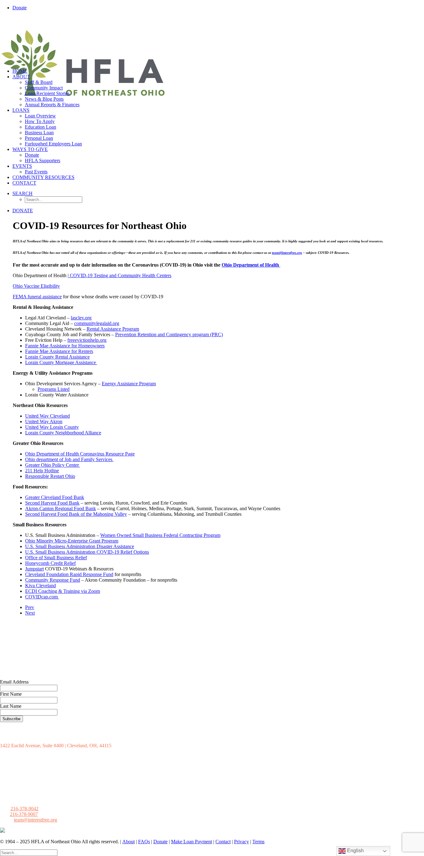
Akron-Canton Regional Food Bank (60, 508)
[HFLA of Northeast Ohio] (212, 39)
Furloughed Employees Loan (53, 143)
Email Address (14, 681)
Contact (24, 182)
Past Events (36, 171)
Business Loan (39, 132)
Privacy (241, 841)
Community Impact (44, 87)
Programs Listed (54, 389)
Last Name (10, 706)
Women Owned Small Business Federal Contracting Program (160, 535)
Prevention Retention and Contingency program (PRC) (169, 334)
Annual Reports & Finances (52, 104)
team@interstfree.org (287, 252)
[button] (22, 193)
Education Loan (40, 127)
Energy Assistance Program (129, 383)
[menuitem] (218, 8)
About (21, 76)
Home (19, 71)
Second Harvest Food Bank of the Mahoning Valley (76, 514)
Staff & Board (38, 82)
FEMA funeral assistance (37, 296)
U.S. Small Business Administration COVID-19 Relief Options (87, 552)
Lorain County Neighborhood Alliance (63, 432)
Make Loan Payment (191, 841)
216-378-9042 (24, 808)
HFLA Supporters (42, 160)
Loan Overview (40, 115)
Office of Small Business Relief (56, 557)
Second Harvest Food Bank (52, 503)
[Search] (28, 852)
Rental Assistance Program (113, 329)
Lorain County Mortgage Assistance (61, 362)
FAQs (144, 841)
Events (22, 166)
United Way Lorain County (52, 427)
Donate (32, 155)
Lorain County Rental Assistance (57, 356)
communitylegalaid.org (96, 323)
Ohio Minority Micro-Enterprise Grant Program (71, 540)
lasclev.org (81, 317)
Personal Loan (39, 138)
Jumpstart (34, 568)
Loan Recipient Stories (47, 93)
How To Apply (40, 121)
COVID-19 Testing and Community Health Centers (120, 275)
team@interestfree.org (35, 819)
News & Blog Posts (44, 99)
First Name (11, 694)
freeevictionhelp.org (86, 340)
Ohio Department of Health (251, 265)
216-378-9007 (24, 814)
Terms (258, 841)
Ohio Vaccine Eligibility (36, 286)
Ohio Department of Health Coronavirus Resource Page (80, 453)
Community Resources (43, 177)
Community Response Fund (52, 580)
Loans (20, 110)
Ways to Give (30, 149)
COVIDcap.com (42, 596)
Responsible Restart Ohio (50, 476)
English (355, 850)
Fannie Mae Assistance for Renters (59, 351)
